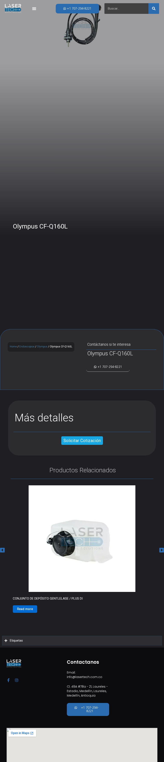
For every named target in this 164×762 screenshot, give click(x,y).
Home (13, 346)
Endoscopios (27, 346)
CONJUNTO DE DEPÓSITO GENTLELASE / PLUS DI (48, 598)
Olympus (42, 346)
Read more (25, 609)
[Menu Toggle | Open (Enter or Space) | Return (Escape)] (34, 8)
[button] (2, 549)
